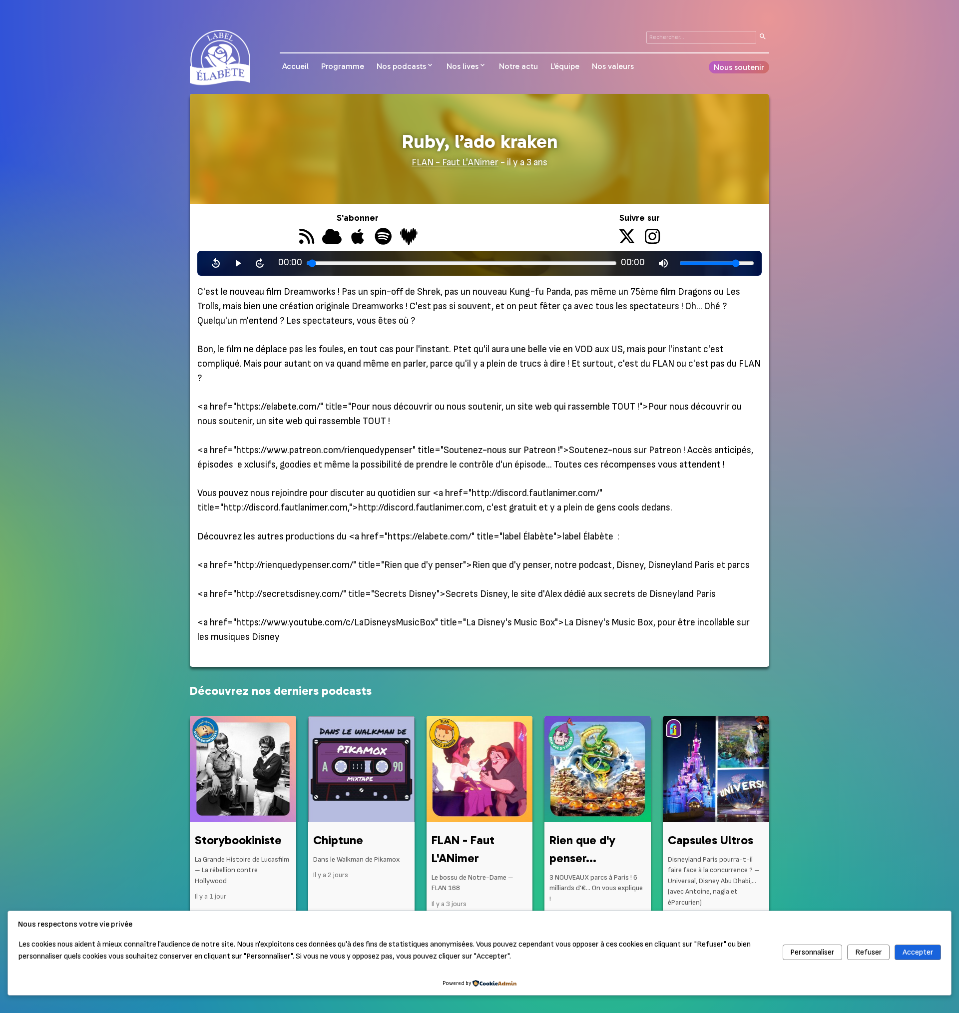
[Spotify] (383, 237)
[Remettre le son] (663, 263)
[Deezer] (409, 237)
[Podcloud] (332, 237)
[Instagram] (652, 237)
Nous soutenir (739, 67)
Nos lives (463, 66)
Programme (342, 66)
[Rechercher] (762, 37)
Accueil (295, 66)
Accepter (918, 952)
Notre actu (518, 66)
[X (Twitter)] (627, 237)
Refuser (868, 952)
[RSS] (306, 237)
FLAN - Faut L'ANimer (455, 162)
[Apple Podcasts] (357, 237)
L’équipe (564, 66)
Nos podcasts (401, 66)
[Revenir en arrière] (216, 263)
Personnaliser (812, 952)
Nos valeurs (613, 66)
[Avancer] (260, 263)
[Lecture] (238, 263)
